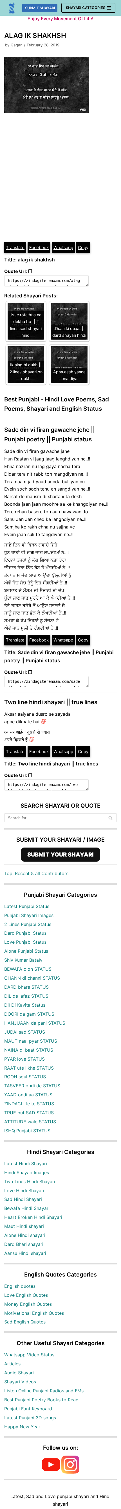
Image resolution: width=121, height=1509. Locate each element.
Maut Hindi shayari (24, 1226)
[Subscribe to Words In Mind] (51, 1472)
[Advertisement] (60, 178)
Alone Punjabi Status (26, 951)
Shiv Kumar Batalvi (24, 960)
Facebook (39, 247)
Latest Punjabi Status (26, 906)
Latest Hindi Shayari (25, 1163)
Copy (83, 247)
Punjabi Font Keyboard (28, 1408)
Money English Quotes (28, 1304)
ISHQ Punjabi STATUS (27, 1130)
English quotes (19, 1286)
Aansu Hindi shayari (25, 1253)
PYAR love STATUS (24, 1059)
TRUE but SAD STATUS (29, 1112)
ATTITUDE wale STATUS (30, 1121)
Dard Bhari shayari (23, 1244)
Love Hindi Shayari (24, 1190)
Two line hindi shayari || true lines (50, 702)
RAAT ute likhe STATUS (29, 1068)
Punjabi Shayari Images (28, 915)
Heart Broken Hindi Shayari (33, 1217)
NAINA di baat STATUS (28, 1050)
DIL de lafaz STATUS (26, 996)
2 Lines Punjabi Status (27, 924)
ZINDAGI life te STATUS (29, 1103)
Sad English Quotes (25, 1322)
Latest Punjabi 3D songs (30, 1417)
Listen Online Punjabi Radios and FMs (44, 1390)
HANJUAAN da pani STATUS (34, 1023)
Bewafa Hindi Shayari (27, 1208)
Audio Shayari (19, 1372)
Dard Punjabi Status (25, 933)
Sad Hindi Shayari (23, 1199)
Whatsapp (63, 247)
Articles (12, 1363)
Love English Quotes (26, 1295)
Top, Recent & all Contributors (36, 873)
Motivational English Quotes (34, 1313)
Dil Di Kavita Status (24, 1005)
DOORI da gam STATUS (29, 1014)
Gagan (17, 45)
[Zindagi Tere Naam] (12, 8)
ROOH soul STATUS (25, 1076)
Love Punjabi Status (25, 942)
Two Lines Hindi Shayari (29, 1181)
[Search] (110, 817)
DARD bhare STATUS (26, 987)
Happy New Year (22, 1426)
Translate (15, 247)
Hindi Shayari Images (26, 1172)
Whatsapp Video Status (29, 1354)
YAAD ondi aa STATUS (28, 1094)
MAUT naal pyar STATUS (30, 1041)
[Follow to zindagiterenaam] (70, 1472)
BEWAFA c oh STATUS (27, 969)
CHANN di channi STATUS (32, 978)
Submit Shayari (40, 8)
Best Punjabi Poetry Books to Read (41, 1399)
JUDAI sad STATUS (24, 1032)
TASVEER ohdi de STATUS (32, 1085)
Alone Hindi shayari (24, 1235)
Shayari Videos (20, 1381)
